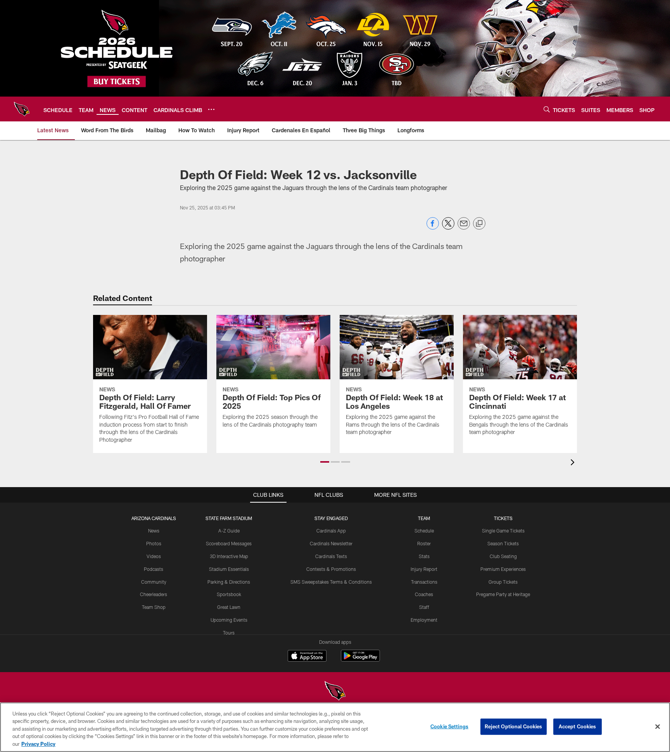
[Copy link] (479, 223)
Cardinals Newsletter (331, 543)
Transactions (424, 581)
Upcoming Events (229, 619)
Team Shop (154, 607)
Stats (424, 556)
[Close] (657, 726)
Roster (424, 543)
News (153, 530)
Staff (424, 607)
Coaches (424, 594)
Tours (229, 632)
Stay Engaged (331, 518)
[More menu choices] (211, 109)
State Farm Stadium (228, 518)
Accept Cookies (577, 726)
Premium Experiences (503, 569)
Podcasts (153, 569)
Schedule (424, 530)
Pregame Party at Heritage (503, 594)
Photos (153, 543)
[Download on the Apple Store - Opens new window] (307, 656)
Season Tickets (503, 543)
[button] (324, 462)
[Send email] (464, 227)
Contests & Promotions (331, 569)
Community (153, 581)
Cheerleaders (153, 594)
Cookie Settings (449, 726)
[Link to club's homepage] (21, 109)
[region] (335, 727)
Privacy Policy (38, 744)
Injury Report (424, 569)
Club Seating (503, 556)
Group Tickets (503, 581)
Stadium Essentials (229, 569)
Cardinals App (331, 530)
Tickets (503, 518)
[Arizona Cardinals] (335, 691)
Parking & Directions (228, 581)
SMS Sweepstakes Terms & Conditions (331, 581)
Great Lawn (228, 607)
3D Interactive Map (229, 556)
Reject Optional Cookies (513, 726)
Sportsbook (229, 594)
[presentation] (574, 463)
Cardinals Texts (331, 556)
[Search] (547, 109)
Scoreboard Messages (229, 543)
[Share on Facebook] (433, 227)
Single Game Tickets (503, 530)
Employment (424, 619)
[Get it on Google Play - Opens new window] (360, 659)
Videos (154, 556)
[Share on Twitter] (448, 227)
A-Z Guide (229, 530)
